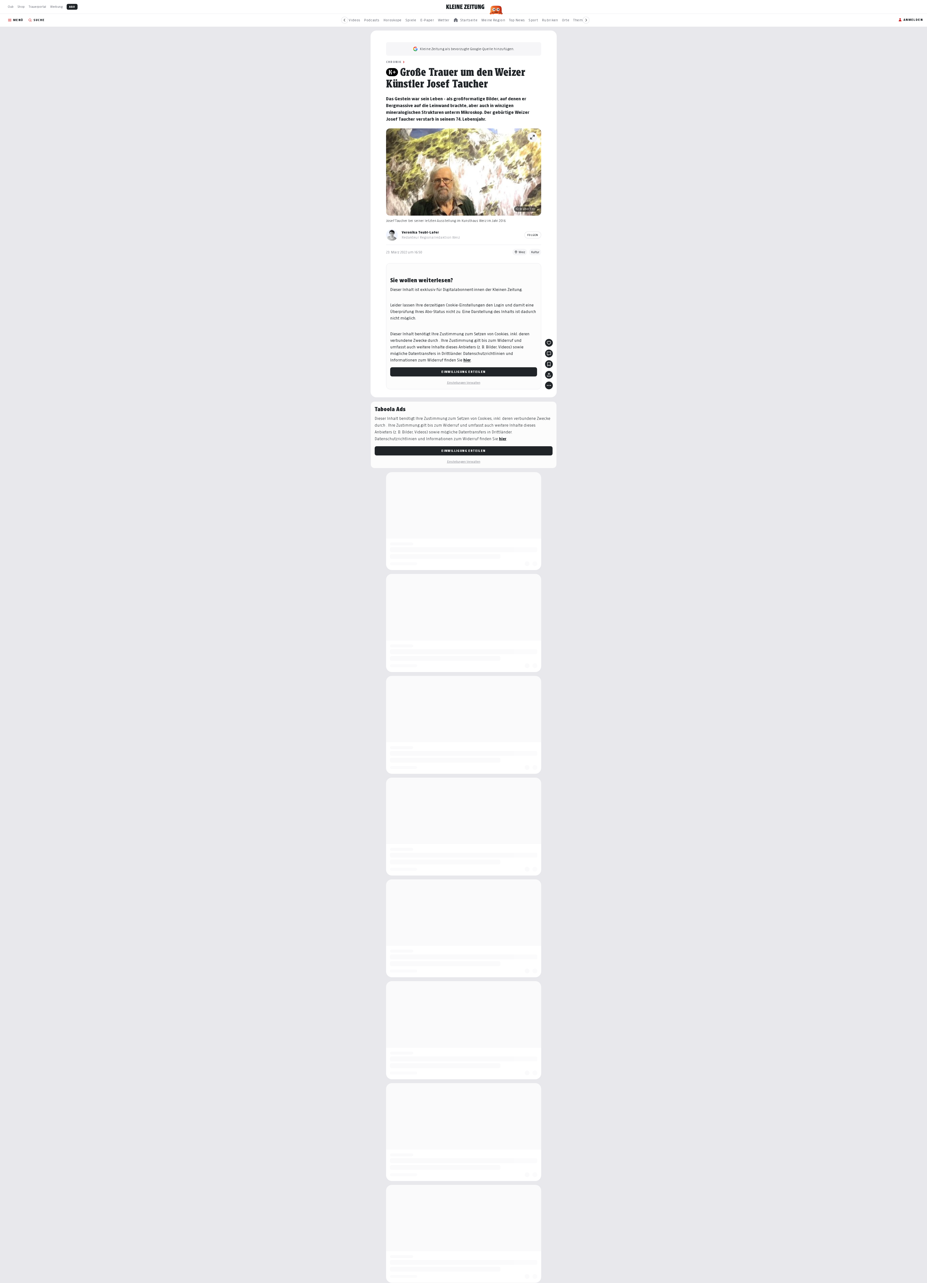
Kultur (535, 252)
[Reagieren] (549, 343)
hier (467, 360)
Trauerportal (37, 6)
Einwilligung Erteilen (463, 371)
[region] (465, 20)
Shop (21, 6)
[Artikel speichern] (549, 364)
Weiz (522, 252)
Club (11, 6)
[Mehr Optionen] (549, 385)
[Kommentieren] (549, 353)
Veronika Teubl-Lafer (420, 232)
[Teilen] (549, 375)
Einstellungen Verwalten (463, 382)
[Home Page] (465, 6)
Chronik (394, 61)
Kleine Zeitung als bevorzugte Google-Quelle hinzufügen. (467, 49)
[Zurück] (344, 20)
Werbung (56, 6)
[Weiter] (586, 20)
